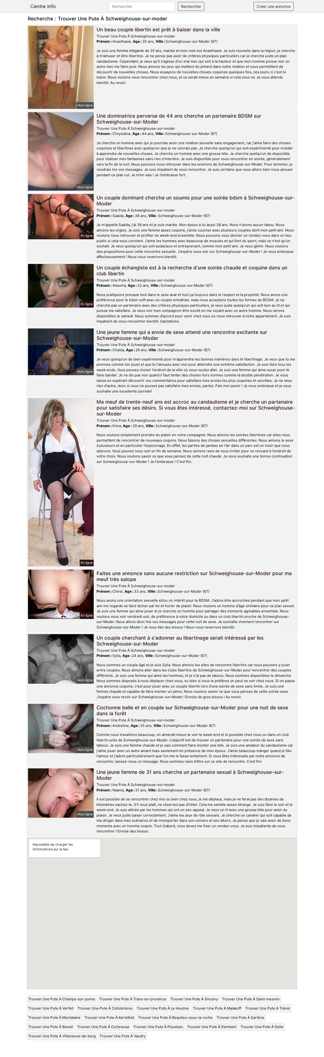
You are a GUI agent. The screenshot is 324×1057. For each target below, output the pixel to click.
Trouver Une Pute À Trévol (267, 1008)
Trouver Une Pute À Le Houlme (163, 1008)
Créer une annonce (274, 6)
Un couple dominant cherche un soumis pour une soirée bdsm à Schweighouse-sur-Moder (196, 201)
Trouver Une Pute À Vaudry (122, 1036)
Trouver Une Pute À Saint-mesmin (251, 999)
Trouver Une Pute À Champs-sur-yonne (61, 999)
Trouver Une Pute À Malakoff (217, 1008)
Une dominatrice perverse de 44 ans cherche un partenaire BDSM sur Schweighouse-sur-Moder (179, 119)
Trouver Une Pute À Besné (50, 1027)
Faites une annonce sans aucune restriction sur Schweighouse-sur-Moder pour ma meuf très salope (194, 576)
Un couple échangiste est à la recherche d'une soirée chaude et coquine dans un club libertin (192, 271)
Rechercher (191, 6)
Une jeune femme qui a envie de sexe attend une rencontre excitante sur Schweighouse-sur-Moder (182, 335)
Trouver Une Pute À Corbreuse (103, 1027)
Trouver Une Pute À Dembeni (211, 1027)
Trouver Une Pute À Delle (262, 1027)
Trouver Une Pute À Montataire (54, 1017)
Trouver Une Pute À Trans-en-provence (132, 999)
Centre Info (43, 6)
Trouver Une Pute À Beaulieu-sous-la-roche (175, 1017)
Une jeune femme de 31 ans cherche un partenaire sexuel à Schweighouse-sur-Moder (190, 775)
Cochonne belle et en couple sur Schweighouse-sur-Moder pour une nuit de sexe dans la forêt (192, 710)
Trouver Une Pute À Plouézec (158, 1027)
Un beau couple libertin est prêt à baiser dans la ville (158, 29)
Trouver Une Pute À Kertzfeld (109, 1017)
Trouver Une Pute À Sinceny (194, 999)
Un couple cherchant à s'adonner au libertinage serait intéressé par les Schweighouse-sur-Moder (180, 641)
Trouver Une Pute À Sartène (240, 1017)
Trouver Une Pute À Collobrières (105, 1008)
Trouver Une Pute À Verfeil (51, 1008)
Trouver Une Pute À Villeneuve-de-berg (62, 1036)
